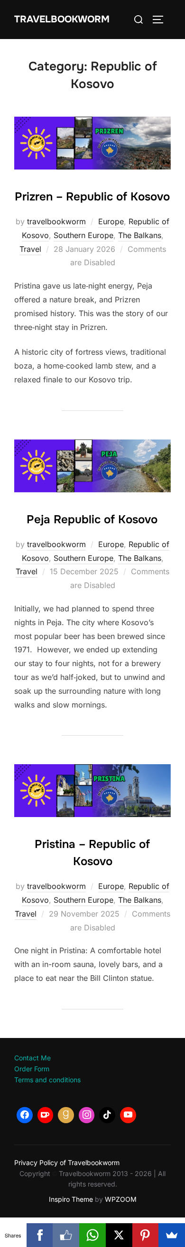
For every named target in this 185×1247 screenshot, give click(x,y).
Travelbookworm (62, 19)
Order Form (31, 1069)
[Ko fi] (45, 1115)
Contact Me (32, 1058)
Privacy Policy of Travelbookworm (67, 1162)
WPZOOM (121, 1199)
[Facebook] (24, 1115)
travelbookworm (56, 221)
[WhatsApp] (92, 1235)
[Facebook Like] (66, 1235)
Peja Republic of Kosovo (92, 519)
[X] (119, 1235)
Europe (111, 221)
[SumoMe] (171, 1235)
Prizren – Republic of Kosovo (92, 197)
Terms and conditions (47, 1080)
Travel (30, 249)
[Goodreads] (66, 1115)
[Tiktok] (107, 1115)
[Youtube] (128, 1115)
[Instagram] (86, 1115)
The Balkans (139, 235)
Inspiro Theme (71, 1199)
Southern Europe (83, 235)
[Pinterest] (145, 1235)
